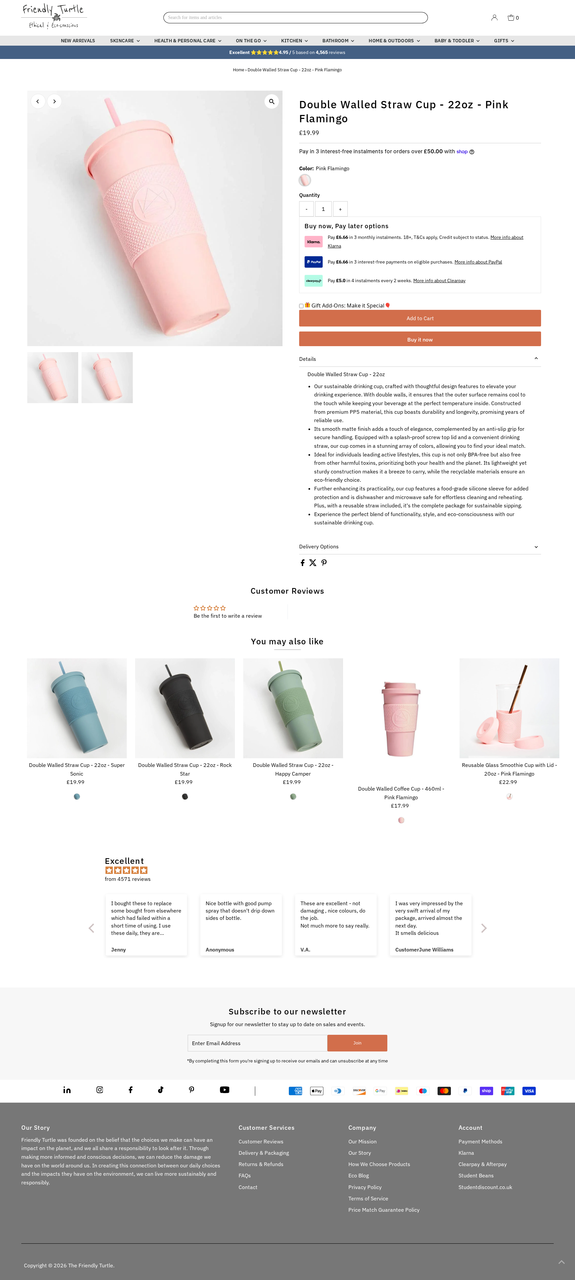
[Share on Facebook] (303, 564)
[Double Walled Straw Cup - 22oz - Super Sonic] (77, 708)
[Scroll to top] (561, 1261)
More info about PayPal (478, 262)
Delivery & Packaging (264, 1152)
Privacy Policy (365, 1187)
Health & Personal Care (185, 41)
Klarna (466, 1152)
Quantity (309, 195)
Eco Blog (358, 1175)
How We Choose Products (379, 1164)
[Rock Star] (185, 796)
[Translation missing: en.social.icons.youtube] (225, 1091)
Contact (248, 1187)
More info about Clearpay (439, 281)
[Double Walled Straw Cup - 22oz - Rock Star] (185, 708)
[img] (291, 870)
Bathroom (335, 41)
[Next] (54, 101)
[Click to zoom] (271, 101)
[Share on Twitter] (313, 564)
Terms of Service (368, 1198)
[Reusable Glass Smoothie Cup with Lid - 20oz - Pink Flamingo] (509, 708)
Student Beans (476, 1175)
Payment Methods (480, 1141)
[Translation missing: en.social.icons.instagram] (99, 1091)
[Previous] (38, 101)
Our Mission (362, 1141)
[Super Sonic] (77, 796)
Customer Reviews (261, 1141)
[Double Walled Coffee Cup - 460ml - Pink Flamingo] (401, 720)
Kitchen (292, 41)
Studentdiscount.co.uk (485, 1187)
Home (238, 70)
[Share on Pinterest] (324, 564)
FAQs (245, 1175)
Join (357, 1043)
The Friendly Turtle (90, 1265)
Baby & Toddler (455, 41)
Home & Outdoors (392, 41)
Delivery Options (319, 546)
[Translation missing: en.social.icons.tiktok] (160, 1091)
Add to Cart (420, 318)
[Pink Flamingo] (401, 820)
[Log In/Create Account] (494, 18)
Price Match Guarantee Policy (384, 1209)
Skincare (122, 41)
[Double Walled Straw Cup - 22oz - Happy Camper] (293, 708)
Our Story (359, 1152)
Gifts (501, 41)
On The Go (249, 41)
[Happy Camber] (293, 796)
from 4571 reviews (128, 879)
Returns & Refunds (261, 1164)
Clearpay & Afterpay (483, 1164)
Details (307, 358)
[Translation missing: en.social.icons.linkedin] (67, 1091)
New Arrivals (78, 41)
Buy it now (420, 339)
